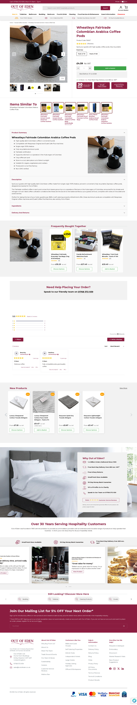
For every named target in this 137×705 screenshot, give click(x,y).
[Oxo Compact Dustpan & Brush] (44, 402)
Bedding (42, 14)
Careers (44, 665)
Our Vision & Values (48, 658)
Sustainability (45, 661)
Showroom (113, 653)
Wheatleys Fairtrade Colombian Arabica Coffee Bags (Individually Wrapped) (70, 119)
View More (123, 388)
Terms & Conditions (95, 676)
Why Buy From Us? (48, 644)
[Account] (121, 7)
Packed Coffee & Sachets (20, 22)
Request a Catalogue (116, 646)
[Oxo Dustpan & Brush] (68, 402)
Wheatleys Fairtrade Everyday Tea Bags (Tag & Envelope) (60, 256)
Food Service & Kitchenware (88, 14)
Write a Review (117, 340)
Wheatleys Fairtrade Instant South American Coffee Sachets (46, 118)
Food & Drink (62, 14)
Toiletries (23, 14)
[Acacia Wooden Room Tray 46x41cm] (118, 402)
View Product (77, 576)
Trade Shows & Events (49, 654)
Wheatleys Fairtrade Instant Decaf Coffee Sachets (58, 117)
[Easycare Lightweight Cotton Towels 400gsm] (19, 402)
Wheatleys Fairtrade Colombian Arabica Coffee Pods (41, 22)
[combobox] (72, 8)
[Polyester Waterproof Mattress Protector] (93, 402)
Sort (106, 346)
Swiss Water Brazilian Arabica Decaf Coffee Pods (94, 117)
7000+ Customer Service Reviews (101, 500)
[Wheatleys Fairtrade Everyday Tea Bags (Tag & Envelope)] (61, 240)
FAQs (90, 660)
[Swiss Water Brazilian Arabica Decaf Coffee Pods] (94, 107)
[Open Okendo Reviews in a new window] (117, 334)
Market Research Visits (117, 656)
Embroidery (113, 649)
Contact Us (92, 646)
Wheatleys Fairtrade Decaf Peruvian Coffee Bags (82, 117)
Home (11, 22)
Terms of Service (94, 673)
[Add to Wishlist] (69, 269)
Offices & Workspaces (73, 669)
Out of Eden (19, 692)
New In (14, 14)
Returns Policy (93, 653)
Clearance (121, 14)
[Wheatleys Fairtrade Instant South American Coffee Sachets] (46, 107)
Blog (90, 656)
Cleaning (72, 14)
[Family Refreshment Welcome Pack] (86, 240)
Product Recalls (94, 680)
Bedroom (51, 14)
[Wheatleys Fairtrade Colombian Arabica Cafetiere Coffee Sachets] (106, 107)
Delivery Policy (93, 649)
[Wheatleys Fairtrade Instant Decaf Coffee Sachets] (58, 107)
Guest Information (108, 14)
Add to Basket (110, 68)
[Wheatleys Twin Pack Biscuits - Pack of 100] (112, 240)
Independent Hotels (72, 656)
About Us (44, 647)
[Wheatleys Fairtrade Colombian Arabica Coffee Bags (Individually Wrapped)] (70, 107)
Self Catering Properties (73, 649)
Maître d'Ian (45, 674)
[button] (126, 7)
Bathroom (33, 14)
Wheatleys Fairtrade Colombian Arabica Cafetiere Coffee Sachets (106, 119)
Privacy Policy (93, 663)
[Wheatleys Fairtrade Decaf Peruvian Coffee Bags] (82, 107)
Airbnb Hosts (70, 653)
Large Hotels (70, 660)
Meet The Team (47, 651)
